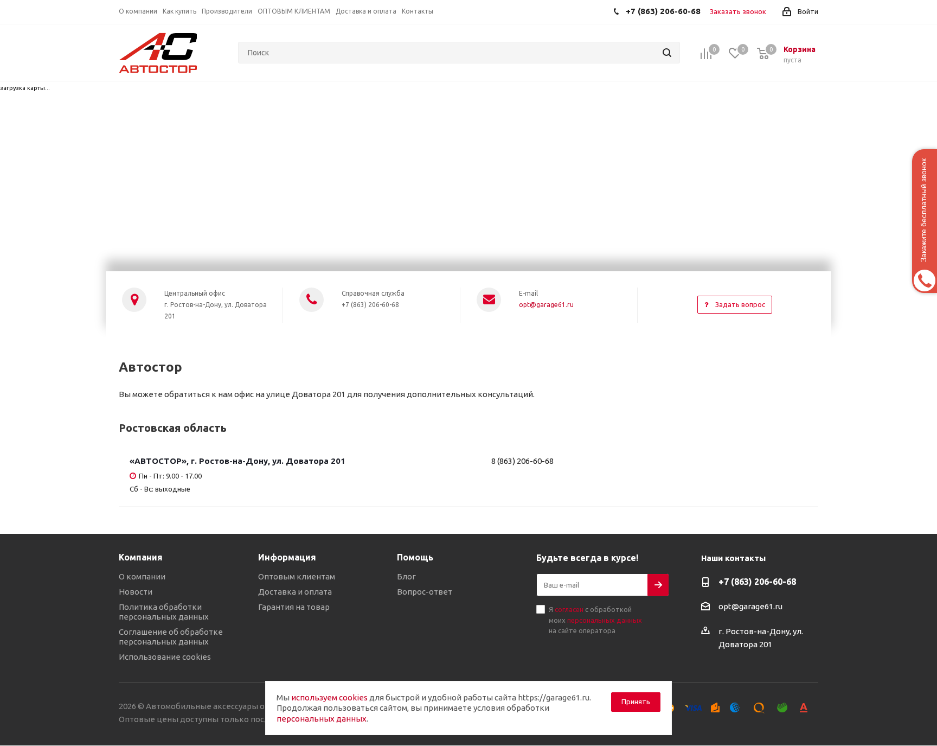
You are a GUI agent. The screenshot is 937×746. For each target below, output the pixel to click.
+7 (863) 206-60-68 (757, 581)
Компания (141, 557)
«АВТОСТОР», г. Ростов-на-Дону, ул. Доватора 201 (237, 461)
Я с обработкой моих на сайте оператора (595, 619)
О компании (142, 576)
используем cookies (329, 697)
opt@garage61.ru (546, 304)
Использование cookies (165, 656)
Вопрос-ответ (424, 591)
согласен (569, 609)
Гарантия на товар (294, 606)
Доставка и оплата (295, 591)
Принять (635, 701)
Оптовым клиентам (296, 576)
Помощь (415, 557)
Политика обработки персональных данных (164, 611)
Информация (287, 557)
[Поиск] (667, 52)
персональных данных (604, 620)
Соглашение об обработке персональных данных (171, 636)
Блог (406, 576)
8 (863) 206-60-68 (522, 461)
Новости (135, 591)
